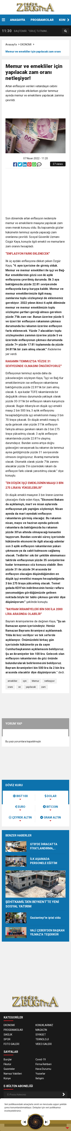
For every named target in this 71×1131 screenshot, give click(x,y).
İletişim (40, 1078)
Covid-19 (41, 1059)
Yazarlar (40, 1073)
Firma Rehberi (44, 1064)
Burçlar (8, 1059)
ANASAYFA (17, 20)
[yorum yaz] (39, 165)
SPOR (7, 1039)
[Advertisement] (38, 110)
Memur (35, 681)
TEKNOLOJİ (42, 1039)
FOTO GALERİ (11, 1044)
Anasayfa (11, 44)
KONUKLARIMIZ (44, 1025)
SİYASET (41, 1034)
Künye (7, 1078)
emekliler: (13, 681)
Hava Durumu (43, 1068)
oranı (10, 687)
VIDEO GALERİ (44, 1044)
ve (19, 687)
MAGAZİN (41, 1029)
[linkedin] (25, 165)
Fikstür (7, 1064)
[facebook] (15, 165)
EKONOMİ (25, 44)
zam (43, 687)
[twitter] (20, 165)
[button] (68, 20)
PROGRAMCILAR (42, 20)
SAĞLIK (8, 1034)
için (25, 681)
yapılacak (31, 687)
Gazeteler (9, 1068)
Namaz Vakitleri (13, 1073)
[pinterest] (29, 165)
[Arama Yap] (65, 31)
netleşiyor (49, 681)
